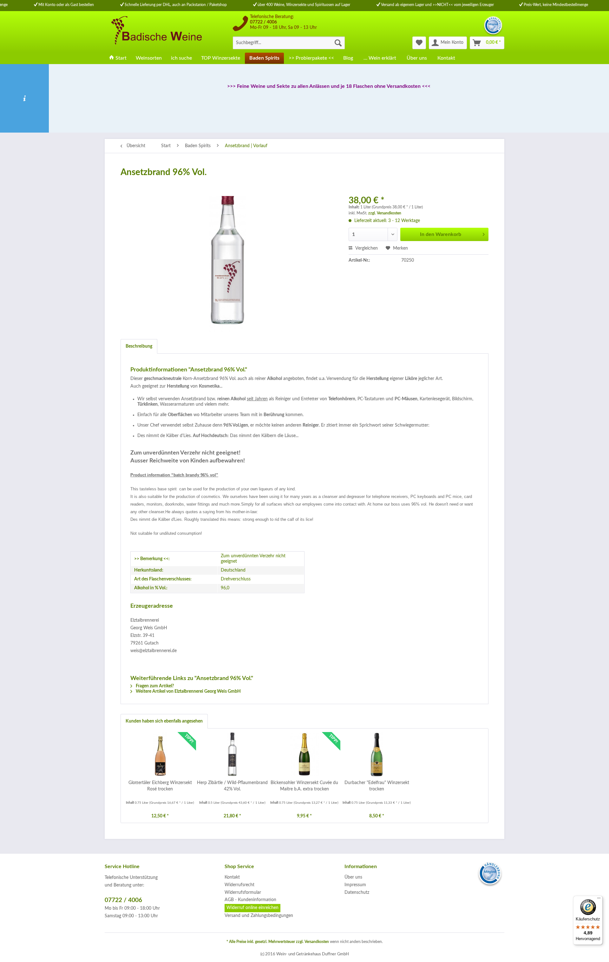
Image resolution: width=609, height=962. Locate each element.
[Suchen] (338, 42)
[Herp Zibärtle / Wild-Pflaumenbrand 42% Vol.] (232, 754)
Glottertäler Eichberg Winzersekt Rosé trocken (160, 786)
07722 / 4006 (263, 22)
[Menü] (599, 899)
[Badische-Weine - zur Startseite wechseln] (156, 31)
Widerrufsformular (243, 892)
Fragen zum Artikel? (154, 686)
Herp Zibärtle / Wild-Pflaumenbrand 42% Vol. (232, 786)
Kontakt (232, 877)
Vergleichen (366, 248)
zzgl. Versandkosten (384, 213)
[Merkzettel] (419, 42)
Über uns (353, 877)
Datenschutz (356, 892)
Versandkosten (316, 942)
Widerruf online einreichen (252, 908)
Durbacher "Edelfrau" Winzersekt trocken (376, 786)
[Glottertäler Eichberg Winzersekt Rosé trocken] (160, 754)
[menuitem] (289, 42)
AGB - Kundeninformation (250, 900)
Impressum (355, 885)
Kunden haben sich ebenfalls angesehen (164, 721)
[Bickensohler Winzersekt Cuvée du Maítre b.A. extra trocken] (304, 754)
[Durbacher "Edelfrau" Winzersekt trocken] (377, 754)
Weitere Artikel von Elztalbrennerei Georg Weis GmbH (188, 691)
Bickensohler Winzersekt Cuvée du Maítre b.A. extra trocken (304, 786)
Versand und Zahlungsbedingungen (259, 915)
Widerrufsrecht (239, 885)
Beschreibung (139, 346)
